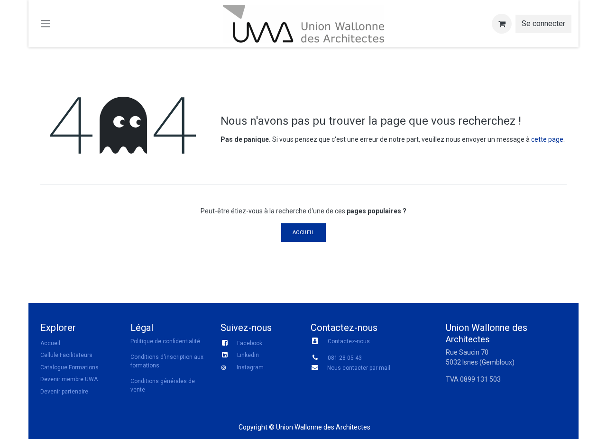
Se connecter (543, 23)
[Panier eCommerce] (502, 24)
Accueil (304, 232)
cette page (547, 139)
